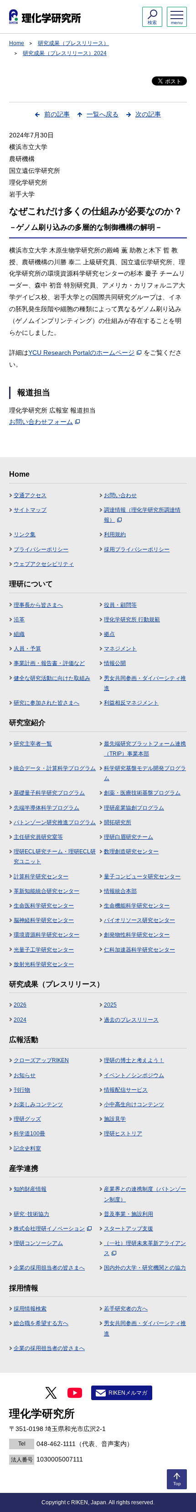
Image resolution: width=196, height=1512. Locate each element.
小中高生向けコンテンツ (134, 1104)
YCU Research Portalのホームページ (81, 352)
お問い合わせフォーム (41, 421)
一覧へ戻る (103, 114)
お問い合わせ (120, 495)
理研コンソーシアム (38, 1243)
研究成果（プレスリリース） (73, 43)
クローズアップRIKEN (41, 1060)
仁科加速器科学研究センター (139, 950)
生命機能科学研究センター (137, 905)
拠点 (109, 634)
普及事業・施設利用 (128, 1214)
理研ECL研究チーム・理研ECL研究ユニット (55, 856)
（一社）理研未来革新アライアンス (145, 1248)
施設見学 (115, 1119)
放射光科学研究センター (44, 964)
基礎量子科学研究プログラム (49, 793)
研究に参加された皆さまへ (46, 703)
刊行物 (22, 1090)
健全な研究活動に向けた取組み (52, 678)
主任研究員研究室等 (38, 837)
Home (16, 43)
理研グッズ (27, 1119)
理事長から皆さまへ (38, 605)
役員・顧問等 (120, 605)
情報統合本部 (120, 891)
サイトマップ (30, 510)
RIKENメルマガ (127, 1393)
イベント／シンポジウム (134, 1075)
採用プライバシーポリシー (137, 549)
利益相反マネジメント (131, 703)
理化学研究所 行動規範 (132, 619)
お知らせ (25, 1075)
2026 (20, 1005)
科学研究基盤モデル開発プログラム (145, 773)
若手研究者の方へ (126, 1308)
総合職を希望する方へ (41, 1323)
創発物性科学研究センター (137, 935)
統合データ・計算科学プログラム (55, 768)
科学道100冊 (29, 1133)
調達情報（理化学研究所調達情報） (142, 515)
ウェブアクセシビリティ (44, 564)
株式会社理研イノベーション (49, 1228)
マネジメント (120, 648)
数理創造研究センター (131, 851)
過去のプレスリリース (131, 1020)
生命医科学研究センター (44, 905)
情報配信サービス (126, 1090)
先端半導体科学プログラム (46, 808)
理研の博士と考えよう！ (134, 1060)
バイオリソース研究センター (139, 920)
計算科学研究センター (41, 876)
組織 (19, 634)
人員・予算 (27, 648)
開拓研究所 (117, 822)
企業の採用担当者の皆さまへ (49, 1268)
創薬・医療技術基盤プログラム (142, 793)
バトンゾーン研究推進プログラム (55, 822)
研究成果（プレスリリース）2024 (65, 53)
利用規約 (115, 534)
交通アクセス (30, 495)
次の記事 (148, 114)
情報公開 (115, 663)
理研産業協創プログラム (134, 808)
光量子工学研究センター (44, 950)
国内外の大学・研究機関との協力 (145, 1268)
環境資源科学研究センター (46, 935)
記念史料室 (27, 1148)
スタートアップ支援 (128, 1228)
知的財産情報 (30, 1189)
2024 (20, 1020)
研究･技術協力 (31, 1214)
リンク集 (25, 534)
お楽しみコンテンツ (38, 1104)
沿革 (19, 619)
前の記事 (57, 114)
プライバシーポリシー (41, 549)
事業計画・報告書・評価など (49, 663)
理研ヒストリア (123, 1133)
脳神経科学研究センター (44, 920)
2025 (110, 1005)
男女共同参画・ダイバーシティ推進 (145, 683)
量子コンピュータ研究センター (142, 876)
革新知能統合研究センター (46, 891)
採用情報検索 (30, 1308)
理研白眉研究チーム (128, 837)
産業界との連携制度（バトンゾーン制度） (145, 1194)
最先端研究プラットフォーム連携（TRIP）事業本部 (145, 749)
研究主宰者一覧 (33, 744)
